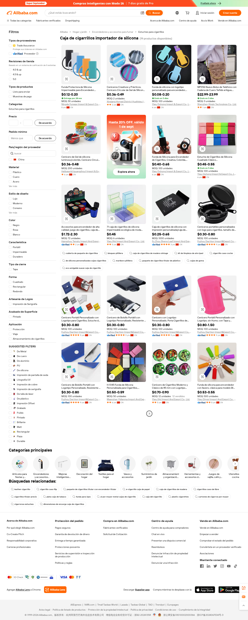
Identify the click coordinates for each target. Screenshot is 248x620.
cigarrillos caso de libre (208, 489)
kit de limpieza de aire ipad (190, 253)
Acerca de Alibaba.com (19, 520)
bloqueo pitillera (115, 253)
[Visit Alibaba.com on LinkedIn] (208, 566)
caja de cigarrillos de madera (173, 489)
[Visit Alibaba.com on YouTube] (229, 566)
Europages (173, 604)
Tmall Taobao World (107, 604)
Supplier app (142, 589)
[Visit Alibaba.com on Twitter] (215, 566)
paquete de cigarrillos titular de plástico (161, 260)
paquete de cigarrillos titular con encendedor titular (91, 489)
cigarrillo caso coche (223, 253)
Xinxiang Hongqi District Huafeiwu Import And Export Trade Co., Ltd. (126, 101)
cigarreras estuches (24, 504)
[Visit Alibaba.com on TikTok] (235, 566)
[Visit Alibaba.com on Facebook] (202, 566)
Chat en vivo (157, 534)
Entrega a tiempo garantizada (70, 540)
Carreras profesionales (19, 547)
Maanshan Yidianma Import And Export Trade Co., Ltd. (126, 399)
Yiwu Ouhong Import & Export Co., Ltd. (171, 104)
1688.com (89, 604)
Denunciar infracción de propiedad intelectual (169, 555)
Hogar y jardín (80, 32)
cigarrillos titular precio (25, 497)
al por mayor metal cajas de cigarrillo (118, 497)
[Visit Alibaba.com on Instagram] (222, 566)
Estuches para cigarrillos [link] (151, 32)
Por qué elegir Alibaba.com (21, 527)
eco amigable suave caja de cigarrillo (83, 268)
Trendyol (159, 604)
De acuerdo (45, 122)
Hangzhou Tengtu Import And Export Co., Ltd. (81, 241)
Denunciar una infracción (164, 562)
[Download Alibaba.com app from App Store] (205, 589)
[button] (142, 13)
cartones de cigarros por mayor (213, 497)
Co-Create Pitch (15, 534)
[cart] (188, 13)
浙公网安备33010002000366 (179, 615)
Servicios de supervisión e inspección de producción (74, 555)
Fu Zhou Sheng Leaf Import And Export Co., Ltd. (171, 241)
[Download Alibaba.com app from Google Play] (229, 589)
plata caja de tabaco (56, 497)
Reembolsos (158, 547)
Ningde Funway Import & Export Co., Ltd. (81, 104)
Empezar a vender (209, 534)
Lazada (124, 604)
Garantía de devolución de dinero (72, 534)
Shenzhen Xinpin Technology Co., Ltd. (217, 104)
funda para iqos (83, 497)
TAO (150, 604)
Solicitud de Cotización (115, 534)
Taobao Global (138, 604)
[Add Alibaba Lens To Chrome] (55, 589)
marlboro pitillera (124, 260)
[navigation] (32, 236)
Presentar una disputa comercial (168, 540)
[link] (243, 588)
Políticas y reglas (63, 562)
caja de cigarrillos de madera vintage (150, 253)
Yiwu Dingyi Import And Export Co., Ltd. (217, 399)
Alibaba (64, 32)
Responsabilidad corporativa (21, 540)
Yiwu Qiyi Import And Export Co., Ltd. (126, 241)
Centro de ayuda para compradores (170, 527)
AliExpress (76, 604)
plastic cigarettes (180, 497)
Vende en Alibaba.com (211, 527)
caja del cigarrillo (154, 497)
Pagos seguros (63, 527)
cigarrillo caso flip (48, 489)
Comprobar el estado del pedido (216, 540)
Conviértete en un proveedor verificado (220, 547)
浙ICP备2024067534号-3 (210, 615)
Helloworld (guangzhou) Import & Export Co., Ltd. (81, 171)
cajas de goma (197, 260)
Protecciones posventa (67, 547)
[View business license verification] (154, 615)
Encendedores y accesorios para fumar (112, 32)
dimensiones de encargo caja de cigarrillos (63, 504)
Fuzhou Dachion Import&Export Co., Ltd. (217, 241)
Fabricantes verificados (115, 527)
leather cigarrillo (22, 489)
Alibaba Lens (23, 589)
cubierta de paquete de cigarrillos (82, 253)
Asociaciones (207, 553)
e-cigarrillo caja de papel (138, 489)
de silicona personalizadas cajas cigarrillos (86, 260)
